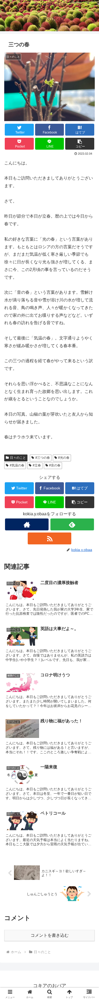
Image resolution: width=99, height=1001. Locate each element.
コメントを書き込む (50, 935)
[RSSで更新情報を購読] (49, 538)
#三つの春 (42, 458)
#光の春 (63, 458)
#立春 (37, 465)
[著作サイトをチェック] (27, 524)
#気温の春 (17, 465)
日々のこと (18, 458)
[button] (79, 144)
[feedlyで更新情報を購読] (72, 524)
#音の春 (54, 465)
